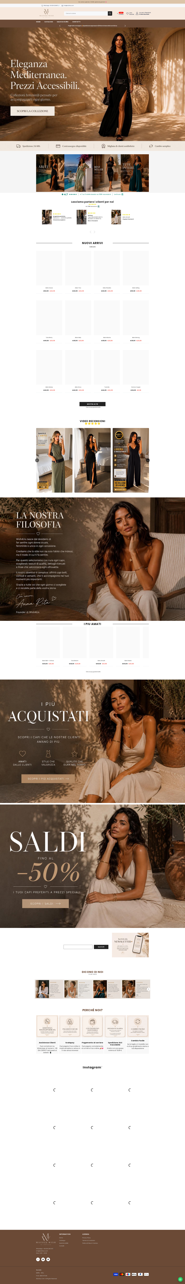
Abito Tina (78, 288)
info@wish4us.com (69, 5)
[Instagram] (43, 1259)
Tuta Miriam (74, 660)
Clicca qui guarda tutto (93, 407)
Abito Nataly (49, 387)
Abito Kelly (78, 337)
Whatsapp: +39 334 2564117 (51, 5)
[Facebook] (38, 1259)
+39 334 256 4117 (48, 1248)
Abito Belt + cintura (48, 660)
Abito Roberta (107, 288)
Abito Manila (107, 337)
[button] (91, 232)
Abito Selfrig (135, 288)
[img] (92, 204)
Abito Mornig (136, 337)
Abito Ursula (49, 288)
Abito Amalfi (101, 660)
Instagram (92, 1067)
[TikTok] (48, 1259)
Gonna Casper (135, 387)
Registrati (148, 12)
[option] (92, 25)
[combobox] (86, 13)
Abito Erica (78, 387)
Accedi (141, 12)
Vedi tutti (92, 246)
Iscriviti (101, 947)
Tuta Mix (106, 387)
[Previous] (59, 25)
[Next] (125, 25)
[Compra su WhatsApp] (180, 1279)
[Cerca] (88, 13)
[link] (50, 173)
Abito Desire (128, 660)
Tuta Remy (49, 337)
